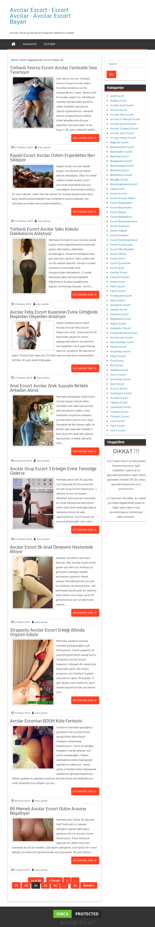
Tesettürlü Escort (120, 407)
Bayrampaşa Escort (122, 165)
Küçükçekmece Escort (123, 333)
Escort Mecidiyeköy (122, 249)
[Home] (13, 44)
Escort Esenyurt (119, 226)
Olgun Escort (118, 356)
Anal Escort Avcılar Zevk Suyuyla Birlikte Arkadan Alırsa (49, 388)
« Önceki (54, 880)
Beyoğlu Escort (119, 179)
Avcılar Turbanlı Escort (124, 128)
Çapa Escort (117, 189)
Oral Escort (117, 360)
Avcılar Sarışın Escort (123, 124)
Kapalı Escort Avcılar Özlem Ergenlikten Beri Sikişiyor (52, 157)
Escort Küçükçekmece (123, 240)
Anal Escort (117, 96)
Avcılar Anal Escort (121, 105)
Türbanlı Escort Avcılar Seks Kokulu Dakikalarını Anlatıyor (44, 231)
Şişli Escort (117, 384)
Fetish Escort (118, 291)
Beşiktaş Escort (119, 170)
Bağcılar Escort (119, 142)
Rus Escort (116, 365)
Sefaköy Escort (119, 370)
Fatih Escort (117, 286)
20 (75, 885)
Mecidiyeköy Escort (122, 342)
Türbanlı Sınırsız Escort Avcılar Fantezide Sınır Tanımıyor (53, 70)
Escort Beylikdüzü (121, 216)
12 (16, 885)
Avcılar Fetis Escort (122, 114)
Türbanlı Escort (119, 416)
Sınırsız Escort (119, 388)
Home (14, 60)
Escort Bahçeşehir (121, 203)
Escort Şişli (117, 268)
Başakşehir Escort (121, 161)
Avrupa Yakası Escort (123, 137)
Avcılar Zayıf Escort (122, 133)
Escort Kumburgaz (121, 244)
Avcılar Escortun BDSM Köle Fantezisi (46, 720)
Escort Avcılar (118, 193)
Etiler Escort (117, 281)
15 (45, 885)
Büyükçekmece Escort (123, 184)
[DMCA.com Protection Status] (77, 913)
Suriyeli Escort (119, 398)
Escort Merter (118, 254)
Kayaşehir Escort (120, 328)
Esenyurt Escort (119, 277)
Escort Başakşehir (121, 207)
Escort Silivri (118, 258)
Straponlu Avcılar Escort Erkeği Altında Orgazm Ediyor (47, 632)
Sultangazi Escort (121, 393)
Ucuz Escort (117, 421)
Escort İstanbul (119, 235)
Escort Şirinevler (120, 263)
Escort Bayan (118, 212)
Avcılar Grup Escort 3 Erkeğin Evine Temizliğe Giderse (53, 471)
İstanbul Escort (119, 314)
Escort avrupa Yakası (122, 198)
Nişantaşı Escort (120, 351)
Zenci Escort (117, 430)
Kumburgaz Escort (121, 337)
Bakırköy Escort (119, 156)
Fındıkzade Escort (121, 295)
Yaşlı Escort (117, 425)
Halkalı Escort (118, 309)
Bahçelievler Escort (122, 147)
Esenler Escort (119, 272)
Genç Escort (117, 300)
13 (26, 885)
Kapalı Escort (118, 323)
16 (55, 885)
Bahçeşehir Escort (121, 151)
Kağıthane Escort (120, 319)
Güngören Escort (120, 305)
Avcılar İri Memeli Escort (125, 119)
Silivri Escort (118, 374)
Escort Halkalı (118, 230)
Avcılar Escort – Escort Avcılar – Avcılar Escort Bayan (40, 15)
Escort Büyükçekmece (123, 221)
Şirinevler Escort (120, 379)
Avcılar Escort (118, 110)
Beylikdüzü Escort (121, 175)
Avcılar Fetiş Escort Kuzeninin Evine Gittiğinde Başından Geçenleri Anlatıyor (53, 314)
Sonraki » (88, 885)
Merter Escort (118, 346)
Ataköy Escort (118, 100)
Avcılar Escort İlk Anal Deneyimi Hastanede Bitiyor (51, 549)
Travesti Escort (119, 411)
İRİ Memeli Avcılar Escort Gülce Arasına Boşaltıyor (48, 811)
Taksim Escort (118, 402)
